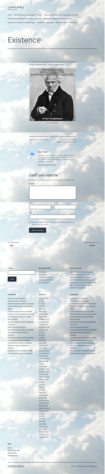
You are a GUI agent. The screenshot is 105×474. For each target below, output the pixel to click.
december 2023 (44, 369)
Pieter (72, 272)
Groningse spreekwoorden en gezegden (21, 322)
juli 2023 (41, 382)
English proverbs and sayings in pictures (21, 314)
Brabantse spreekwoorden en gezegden (21, 303)
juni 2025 (42, 335)
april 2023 (42, 390)
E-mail (56, 203)
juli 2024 (41, 363)
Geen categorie (13, 319)
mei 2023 (42, 387)
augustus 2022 (43, 411)
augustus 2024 (44, 361)
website (72, 287)
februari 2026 (43, 314)
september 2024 (44, 358)
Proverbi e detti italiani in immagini (19, 340)
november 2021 (44, 434)
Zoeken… (11, 268)
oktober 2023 (43, 374)
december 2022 (44, 400)
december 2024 (44, 350)
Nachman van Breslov (46, 280)
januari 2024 (43, 366)
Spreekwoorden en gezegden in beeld (28, 15)
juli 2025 (41, 332)
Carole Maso (82, 287)
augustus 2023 (43, 379)
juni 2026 (42, 303)
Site (30, 212)
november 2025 (44, 322)
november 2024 (44, 353)
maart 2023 (43, 392)
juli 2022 (41, 413)
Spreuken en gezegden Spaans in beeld (51, 22)
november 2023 (44, 371)
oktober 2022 (43, 405)
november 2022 (44, 403)
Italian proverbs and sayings (17, 327)
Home (10, 15)
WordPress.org (12, 455)
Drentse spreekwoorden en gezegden (20, 311)
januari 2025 (43, 348)
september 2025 (44, 327)
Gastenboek (72, 22)
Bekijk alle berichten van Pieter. (47, 165)
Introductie (11, 324)
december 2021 (44, 432)
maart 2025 (43, 343)
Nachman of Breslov (45, 277)
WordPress (93, 466)
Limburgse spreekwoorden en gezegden (21, 329)
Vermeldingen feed (14, 450)
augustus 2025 (43, 329)
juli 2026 (41, 301)
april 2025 (42, 340)
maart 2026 (43, 311)
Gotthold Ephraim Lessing (84, 272)
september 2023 (44, 377)
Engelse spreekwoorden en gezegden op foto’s (61, 15)
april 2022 (42, 421)
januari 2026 (43, 316)
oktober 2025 (43, 324)
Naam (31, 203)
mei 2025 (42, 337)
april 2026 (42, 309)
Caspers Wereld (16, 7)
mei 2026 (42, 306)
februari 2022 (43, 426)
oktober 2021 (43, 437)
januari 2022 (43, 429)
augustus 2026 (43, 298)
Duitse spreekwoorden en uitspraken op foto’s (24, 19)
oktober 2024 (43, 356)
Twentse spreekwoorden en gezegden (20, 353)
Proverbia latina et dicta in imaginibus (20, 343)
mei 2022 (42, 418)
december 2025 (44, 319)
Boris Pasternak (44, 282)
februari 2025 (43, 345)
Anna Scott (42, 272)
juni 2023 (42, 384)
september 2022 (44, 408)
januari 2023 (43, 398)
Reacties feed (12, 453)
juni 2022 (42, 416)
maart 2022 (43, 424)
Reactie (32, 184)
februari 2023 (43, 395)
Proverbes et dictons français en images (21, 337)
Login (9, 447)
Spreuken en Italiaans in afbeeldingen (21, 22)
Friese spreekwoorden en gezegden (19, 316)
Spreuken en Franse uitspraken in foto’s (57, 19)
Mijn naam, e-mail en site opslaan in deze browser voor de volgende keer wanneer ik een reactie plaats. (53, 223)
